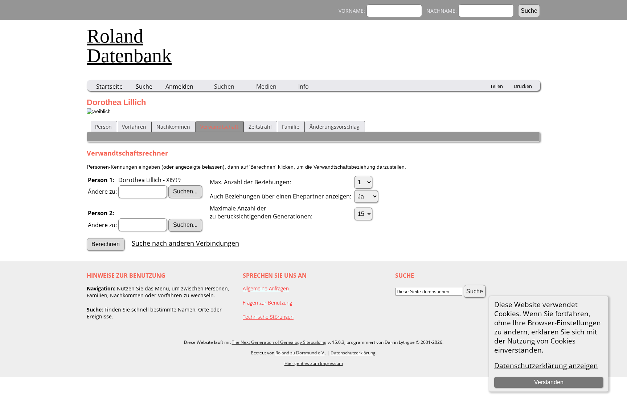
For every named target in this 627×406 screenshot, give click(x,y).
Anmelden (179, 87)
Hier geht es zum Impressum (313, 363)
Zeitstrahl (260, 126)
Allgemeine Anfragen (266, 288)
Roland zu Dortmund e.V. (300, 353)
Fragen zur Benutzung (267, 302)
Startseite (109, 87)
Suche (144, 87)
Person (103, 126)
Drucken (523, 86)
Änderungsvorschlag (335, 126)
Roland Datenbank (129, 46)
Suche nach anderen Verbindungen (185, 243)
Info (303, 87)
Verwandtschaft (219, 126)
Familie (290, 126)
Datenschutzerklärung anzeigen (546, 365)
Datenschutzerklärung (353, 353)
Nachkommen (173, 126)
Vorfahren (134, 126)
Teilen (496, 86)
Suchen (224, 87)
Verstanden (549, 382)
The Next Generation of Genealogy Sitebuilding (279, 342)
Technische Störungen (268, 316)
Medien (266, 87)
